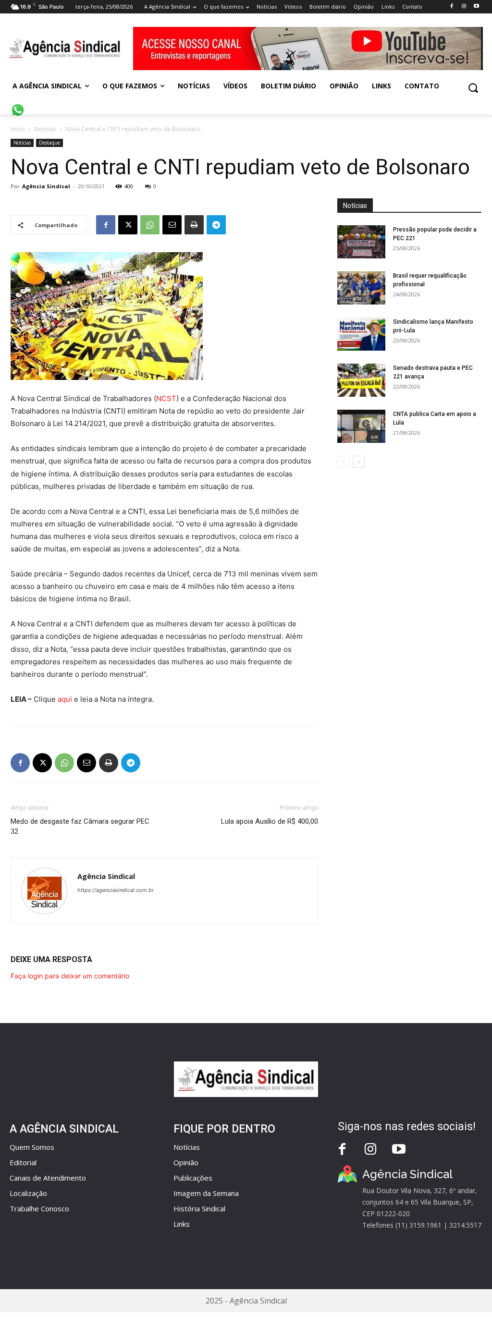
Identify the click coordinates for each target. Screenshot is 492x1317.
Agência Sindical (46, 186)
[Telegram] (216, 224)
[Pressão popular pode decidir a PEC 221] (361, 241)
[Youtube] (476, 6)
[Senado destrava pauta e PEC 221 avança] (361, 380)
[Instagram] (464, 6)
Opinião (185, 1162)
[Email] (172, 224)
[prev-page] (343, 462)
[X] (127, 224)
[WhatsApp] (150, 224)
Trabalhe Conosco (39, 1208)
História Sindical (199, 1208)
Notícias (45, 129)
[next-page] (359, 462)
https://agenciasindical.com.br (115, 890)
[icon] (18, 105)
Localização (28, 1193)
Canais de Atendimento (48, 1178)
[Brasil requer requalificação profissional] (361, 288)
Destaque (49, 142)
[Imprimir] (194, 224)
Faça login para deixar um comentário (70, 976)
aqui (65, 699)
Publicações (192, 1178)
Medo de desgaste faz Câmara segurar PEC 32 (80, 826)
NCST (166, 398)
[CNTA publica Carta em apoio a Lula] (361, 426)
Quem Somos (32, 1147)
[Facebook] (451, 6)
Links (181, 1224)
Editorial (23, 1162)
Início (18, 129)
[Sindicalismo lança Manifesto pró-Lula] (361, 334)
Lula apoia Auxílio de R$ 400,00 (269, 821)
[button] (473, 87)
